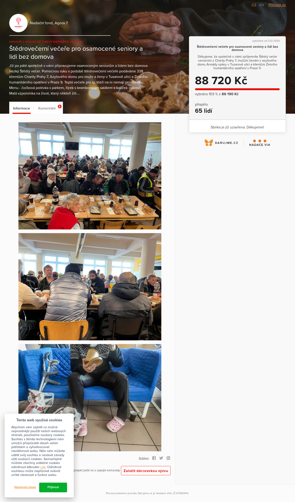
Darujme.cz (145, 493)
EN (261, 5)
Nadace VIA (163, 493)
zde (43, 467)
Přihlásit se (277, 5)
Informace (21, 108)
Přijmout (53, 487)
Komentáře (49, 108)
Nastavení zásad (25, 487)
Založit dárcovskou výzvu (146, 471)
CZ (254, 5)
